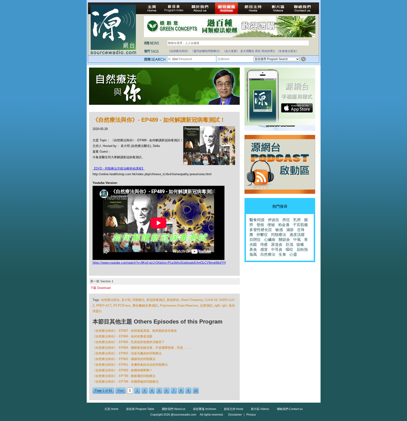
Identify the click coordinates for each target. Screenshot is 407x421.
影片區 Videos (260, 409)
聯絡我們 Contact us (290, 409)
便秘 (271, 225)
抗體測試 (206, 305)
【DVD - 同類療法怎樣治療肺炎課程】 (119, 168)
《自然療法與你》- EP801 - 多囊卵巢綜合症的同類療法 (130, 364)
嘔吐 (289, 249)
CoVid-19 (211, 300)
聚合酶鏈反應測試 (145, 305)
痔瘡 (264, 245)
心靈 (293, 254)
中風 (297, 240)
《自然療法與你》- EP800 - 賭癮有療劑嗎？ (122, 370)
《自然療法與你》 (178, 51)
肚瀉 (289, 245)
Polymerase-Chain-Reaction (179, 305)
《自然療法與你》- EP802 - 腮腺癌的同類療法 (124, 359)
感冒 (264, 249)
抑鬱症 (262, 235)
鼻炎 (253, 249)
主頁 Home (111, 409)
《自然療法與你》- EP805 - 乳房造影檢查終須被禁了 (129, 342)
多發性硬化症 (260, 230)
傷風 (253, 254)
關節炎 (284, 240)
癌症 (258, 51)
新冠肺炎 (173, 300)
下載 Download (100, 288)
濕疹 (290, 230)
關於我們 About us (173, 409)
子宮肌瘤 (300, 225)
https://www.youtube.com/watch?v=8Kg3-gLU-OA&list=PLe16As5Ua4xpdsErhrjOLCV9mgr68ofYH (159, 262)
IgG (224, 305)
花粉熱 (302, 249)
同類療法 (138, 300)
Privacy (251, 414)
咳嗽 (300, 245)
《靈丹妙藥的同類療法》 (206, 51)
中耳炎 (276, 249)
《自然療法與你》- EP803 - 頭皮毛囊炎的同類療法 (127, 353)
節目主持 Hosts (233, 409)
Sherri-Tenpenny (192, 300)
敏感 (279, 230)
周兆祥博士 (268, 51)
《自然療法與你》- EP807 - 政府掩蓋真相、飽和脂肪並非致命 (135, 330)
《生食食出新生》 (287, 51)
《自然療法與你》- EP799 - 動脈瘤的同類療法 (124, 376)
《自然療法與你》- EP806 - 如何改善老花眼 (122, 336)
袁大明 (125, 300)
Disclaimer (235, 414)
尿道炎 (276, 245)
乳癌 (297, 220)
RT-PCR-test (121, 305)
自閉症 (255, 240)
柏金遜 (283, 225)
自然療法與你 (110, 300)
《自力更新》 (231, 51)
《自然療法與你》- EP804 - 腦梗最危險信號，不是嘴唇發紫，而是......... (142, 347)
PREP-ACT (103, 305)
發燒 (260, 225)
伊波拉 (273, 220)
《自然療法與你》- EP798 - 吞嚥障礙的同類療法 (126, 381)
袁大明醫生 (247, 51)
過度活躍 (297, 235)
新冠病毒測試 (156, 300)
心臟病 (269, 240)
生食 (282, 254)
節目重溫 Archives (204, 409)
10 (195, 390)
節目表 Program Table (140, 409)
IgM (217, 305)
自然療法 (267, 254)
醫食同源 (257, 220)
